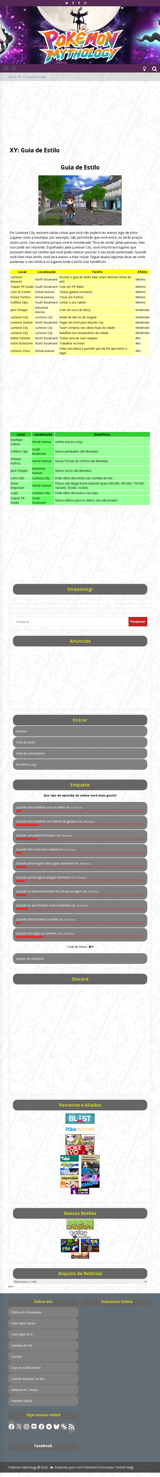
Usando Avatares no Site (28, 1379)
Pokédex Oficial (21, 1401)
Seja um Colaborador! (26, 1368)
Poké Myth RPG (21, 1334)
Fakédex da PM (21, 1345)
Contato (16, 1356)
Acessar (21, 731)
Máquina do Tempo (24, 1390)
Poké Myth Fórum (23, 1323)
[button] (144, 68)
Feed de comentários (30, 753)
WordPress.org (26, 764)
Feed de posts (25, 742)
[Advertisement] (80, 112)
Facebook (43, 1445)
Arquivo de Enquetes (30, 959)
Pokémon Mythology (22, 1467)
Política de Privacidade (26, 1312)
